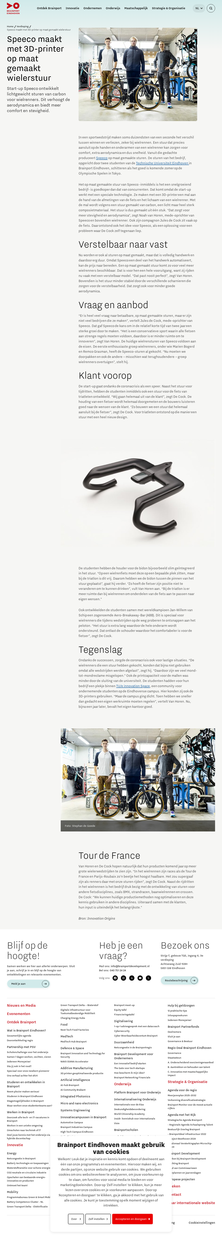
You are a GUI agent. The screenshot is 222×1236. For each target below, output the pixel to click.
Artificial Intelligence (75, 1080)
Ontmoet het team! (17, 1185)
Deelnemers (174, 1032)
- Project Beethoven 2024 (182, 1138)
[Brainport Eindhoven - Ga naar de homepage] (13, 8)
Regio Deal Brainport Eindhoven (189, 1048)
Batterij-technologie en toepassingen (28, 1163)
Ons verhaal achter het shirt (22, 1075)
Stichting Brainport (178, 1163)
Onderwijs (122, 1084)
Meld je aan (18, 983)
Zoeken (174, 1186)
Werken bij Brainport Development (187, 1158)
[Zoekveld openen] (211, 8)
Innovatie (15, 1145)
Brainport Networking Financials (132, 1077)
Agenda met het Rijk (182, 1115)
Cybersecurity (122, 1031)
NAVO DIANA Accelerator (74, 1061)
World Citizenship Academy (129, 1114)
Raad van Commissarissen (182, 1168)
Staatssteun (174, 1057)
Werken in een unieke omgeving (24, 1125)
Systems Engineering (75, 1110)
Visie (116, 1123)
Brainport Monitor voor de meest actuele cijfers (190, 1106)
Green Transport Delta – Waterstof (79, 1005)
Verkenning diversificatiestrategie (187, 1100)
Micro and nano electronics (79, 1103)
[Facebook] (115, 978)
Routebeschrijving (176, 980)
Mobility (12, 1192)
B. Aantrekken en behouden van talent (189, 1067)
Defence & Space (72, 1048)
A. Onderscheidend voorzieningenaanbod (191, 1062)
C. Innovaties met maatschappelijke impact (188, 1074)
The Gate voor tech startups (129, 1068)
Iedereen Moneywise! (19, 1061)
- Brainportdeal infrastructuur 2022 (187, 1134)
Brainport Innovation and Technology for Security (83, 1055)
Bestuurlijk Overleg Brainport (184, 1129)
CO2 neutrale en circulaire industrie (26, 1172)
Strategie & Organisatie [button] (168, 8)
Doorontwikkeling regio (20, 1040)
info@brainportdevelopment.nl (130, 966)
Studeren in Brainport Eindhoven (25, 1096)
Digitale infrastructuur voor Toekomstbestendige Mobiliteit (78, 1012)
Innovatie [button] (72, 8)
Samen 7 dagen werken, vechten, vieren (29, 1057)
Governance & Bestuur (180, 1041)
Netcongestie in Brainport (21, 1158)
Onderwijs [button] (113, 8)
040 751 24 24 (118, 970)
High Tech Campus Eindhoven (77, 1132)
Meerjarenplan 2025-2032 (182, 1095)
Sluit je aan (174, 1036)
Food (64, 1024)
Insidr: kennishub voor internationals (134, 1118)
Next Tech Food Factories (75, 1030)
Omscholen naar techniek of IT (24, 1130)
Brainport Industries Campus (76, 1127)
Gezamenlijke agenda (19, 1035)
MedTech (67, 1036)
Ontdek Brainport (21, 1022)
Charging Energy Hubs (73, 1018)
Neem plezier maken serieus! (23, 1091)
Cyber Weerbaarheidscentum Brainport (135, 1035)
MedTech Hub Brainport (74, 1041)
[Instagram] (123, 978)
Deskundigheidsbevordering (129, 1109)
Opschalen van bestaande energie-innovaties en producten (26, 1179)
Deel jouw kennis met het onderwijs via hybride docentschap (28, 1137)
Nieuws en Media (21, 1006)
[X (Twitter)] (148, 978)
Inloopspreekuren (177, 1015)
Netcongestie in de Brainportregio (133, 1047)
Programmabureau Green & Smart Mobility (30, 1197)
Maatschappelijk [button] (136, 8)
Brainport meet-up (124, 1005)
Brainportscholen (126, 1130)
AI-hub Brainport (70, 1085)
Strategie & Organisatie (187, 1082)
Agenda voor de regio (182, 1090)
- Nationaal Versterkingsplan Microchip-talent (190, 1145)
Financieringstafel (124, 1014)
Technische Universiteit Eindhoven (162, 163)
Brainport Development (184, 1153)
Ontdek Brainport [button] (49, 8)
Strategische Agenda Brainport (185, 1120)
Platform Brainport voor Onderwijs (137, 1092)
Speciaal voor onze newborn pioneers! (28, 1071)
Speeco (102, 158)
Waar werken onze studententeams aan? (29, 1105)
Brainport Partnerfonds (183, 1027)
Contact (174, 1195)
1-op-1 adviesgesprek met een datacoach (136, 1026)
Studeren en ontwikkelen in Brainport (26, 1084)
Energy (11, 1153)
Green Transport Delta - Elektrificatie (27, 1206)
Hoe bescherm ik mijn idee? (129, 1073)
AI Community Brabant (73, 1090)
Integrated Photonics (75, 1096)
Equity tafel (120, 1010)
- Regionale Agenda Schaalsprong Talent (190, 1124)
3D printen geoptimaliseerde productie (82, 1073)
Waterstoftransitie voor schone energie (28, 1168)
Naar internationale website (191, 1203)
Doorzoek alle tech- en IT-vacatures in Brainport (28, 1119)
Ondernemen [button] (92, 8)
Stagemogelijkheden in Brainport (25, 1101)
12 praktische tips (177, 1010)
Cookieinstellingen (202, 1223)
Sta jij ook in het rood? (19, 1066)
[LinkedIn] (132, 978)
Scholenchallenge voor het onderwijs (27, 1052)
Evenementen (18, 1014)
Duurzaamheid (124, 1042)
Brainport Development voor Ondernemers (133, 1056)
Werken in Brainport (20, 1112)
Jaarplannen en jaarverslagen (184, 1172)
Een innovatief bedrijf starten (130, 1063)
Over (74, 1219)
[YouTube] (140, 978)
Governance (174, 1053)
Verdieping (23, 26)
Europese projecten (181, 1179)
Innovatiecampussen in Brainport (83, 1117)
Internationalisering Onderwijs (135, 1099)
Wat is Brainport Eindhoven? (26, 1030)
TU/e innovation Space (133, 686)
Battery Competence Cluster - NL (25, 1202)
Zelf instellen (96, 1219)
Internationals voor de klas (129, 1104)
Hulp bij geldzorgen (181, 1005)
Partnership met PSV (21, 1047)
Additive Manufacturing (77, 1068)
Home (10, 26)
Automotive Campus (72, 1122)
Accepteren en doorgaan (131, 1219)
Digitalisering (123, 1021)
